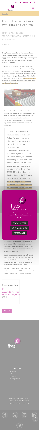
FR (20, 2)
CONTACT (26, 2)
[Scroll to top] (36, 425)
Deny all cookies (20, 228)
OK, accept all (19, 223)
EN (16, 2)
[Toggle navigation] (33, 8)
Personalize (19, 233)
